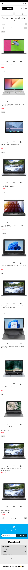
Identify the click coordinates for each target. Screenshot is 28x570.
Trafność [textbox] (3, 24)
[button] (24, 3)
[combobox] (14, 24)
